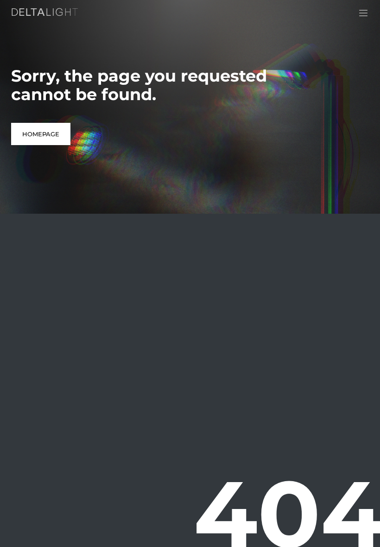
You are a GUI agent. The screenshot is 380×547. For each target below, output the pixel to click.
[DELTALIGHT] (46, 13)
